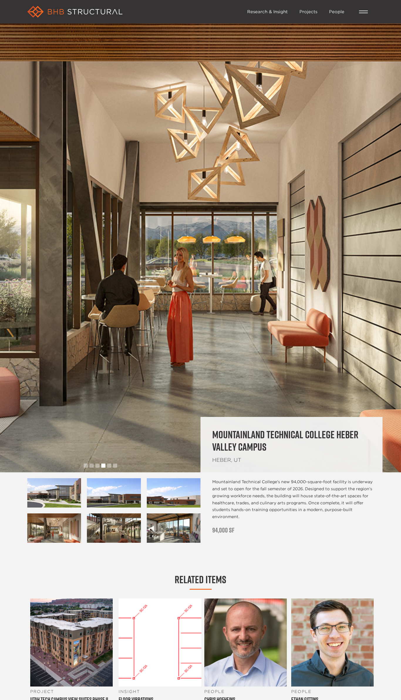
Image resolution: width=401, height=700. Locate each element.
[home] (134, 12)
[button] (363, 12)
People (336, 11)
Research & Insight (267, 11)
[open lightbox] (54, 493)
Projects (308, 11)
